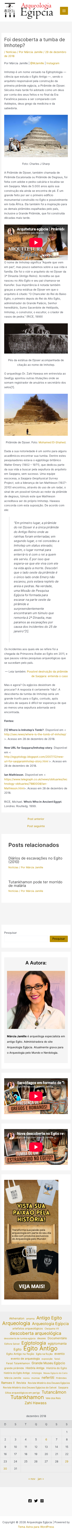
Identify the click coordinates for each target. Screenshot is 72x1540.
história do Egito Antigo (17, 1372)
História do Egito (56, 1368)
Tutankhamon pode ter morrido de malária (35, 884)
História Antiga (35, 1368)
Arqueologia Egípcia (50, 1323)
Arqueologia (16, 1323)
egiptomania (57, 1343)
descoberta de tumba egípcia (19, 1338)
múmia (26, 1378)
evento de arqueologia (25, 1358)
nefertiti (48, 1377)
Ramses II (8, 1383)
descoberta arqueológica (35, 1333)
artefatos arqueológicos (27, 1328)
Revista (21, 1382)
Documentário (57, 1338)
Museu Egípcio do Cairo (55, 1373)
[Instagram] (42, 1501)
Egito (18, 1349)
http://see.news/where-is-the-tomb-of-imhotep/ (35, 734)
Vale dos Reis (53, 1398)
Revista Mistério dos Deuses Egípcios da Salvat (29, 1387)
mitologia (37, 1373)
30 (5, 1468)
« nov (31, 1478)
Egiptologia (33, 1343)
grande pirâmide (14, 1368)
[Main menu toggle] (64, 11)
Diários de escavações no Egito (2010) (35, 860)
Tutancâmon (54, 1392)
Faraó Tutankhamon (18, 1363)
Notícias (11, 52)
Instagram (52, 63)
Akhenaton (16, 1318)
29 (66, 1461)
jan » (41, 1478)
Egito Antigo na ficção (20, 1353)
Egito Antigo (40, 1348)
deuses (41, 1338)
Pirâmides (61, 1378)
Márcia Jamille (12, 1377)
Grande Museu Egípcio (48, 1363)
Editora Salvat (12, 1343)
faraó (57, 1358)
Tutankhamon (27, 1397)
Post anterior (36, 819)
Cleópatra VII (52, 1328)
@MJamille (37, 63)
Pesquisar (10, 932)
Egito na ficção (44, 1353)
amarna (30, 1318)
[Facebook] (30, 1501)
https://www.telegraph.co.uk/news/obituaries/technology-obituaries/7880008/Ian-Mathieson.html (35, 784)
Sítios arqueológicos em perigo (22, 1392)
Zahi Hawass (36, 1403)
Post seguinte (36, 826)
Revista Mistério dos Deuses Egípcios (49, 1382)
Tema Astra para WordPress (36, 1526)
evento (59, 1354)
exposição (47, 1358)
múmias (35, 1378)
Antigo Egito (49, 1318)
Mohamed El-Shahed (52, 442)
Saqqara (63, 1387)
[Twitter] (36, 1501)
